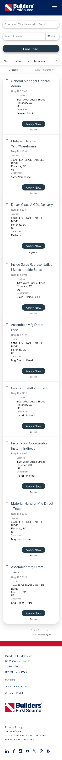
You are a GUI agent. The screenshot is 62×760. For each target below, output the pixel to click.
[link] (31, 104)
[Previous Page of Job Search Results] (47, 629)
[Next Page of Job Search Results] (54, 629)
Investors (10, 679)
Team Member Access (17, 686)
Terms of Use (13, 731)
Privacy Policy (14, 727)
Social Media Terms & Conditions (25, 735)
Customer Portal (14, 693)
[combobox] (29, 24)
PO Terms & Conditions (19, 739)
